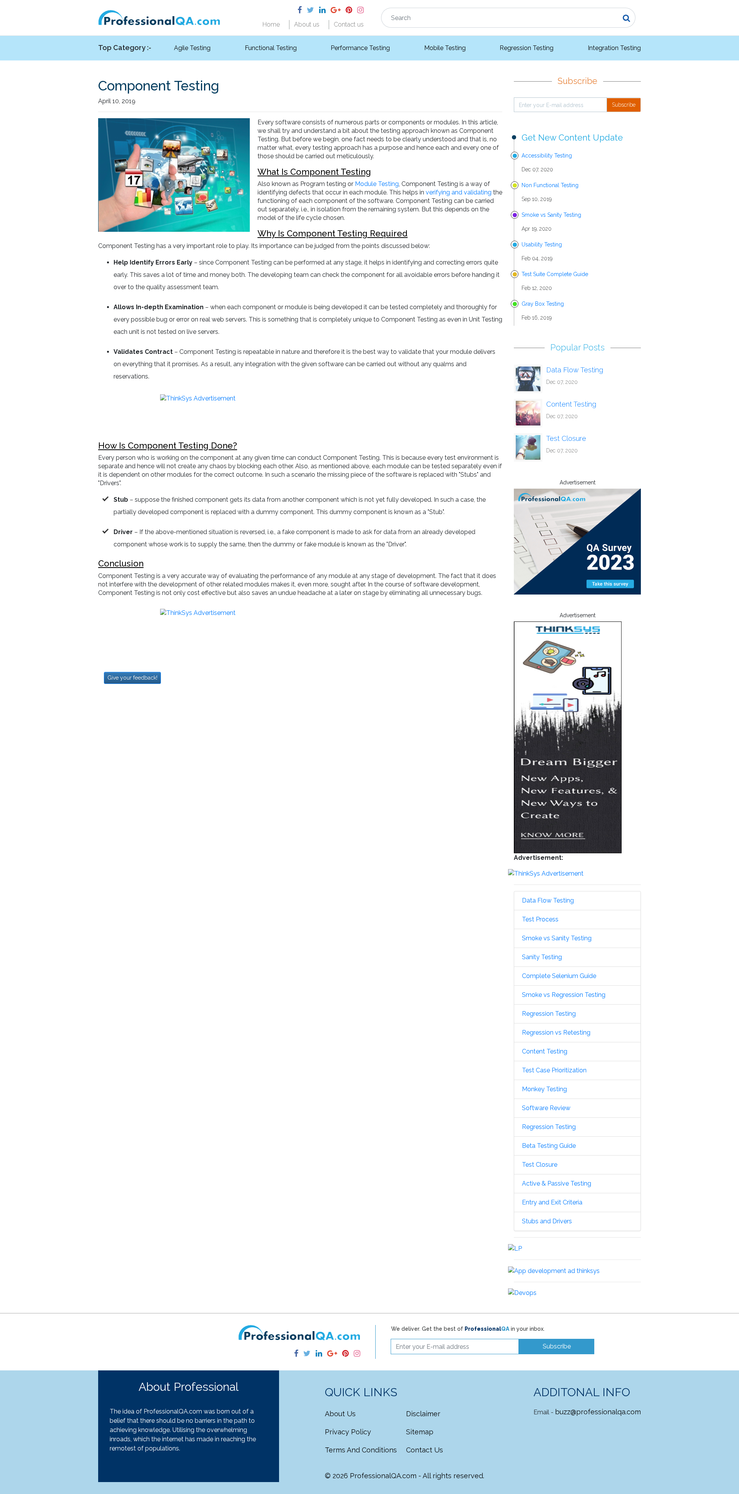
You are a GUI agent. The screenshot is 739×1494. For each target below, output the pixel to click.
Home (271, 24)
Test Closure (566, 438)
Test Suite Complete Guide (555, 274)
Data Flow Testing (574, 370)
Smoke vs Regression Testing (563, 994)
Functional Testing (271, 48)
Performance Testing (360, 48)
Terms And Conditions (361, 1450)
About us (306, 24)
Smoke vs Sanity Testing (551, 215)
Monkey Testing (544, 1089)
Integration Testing (614, 48)
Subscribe (623, 105)
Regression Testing (526, 48)
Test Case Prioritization (554, 1070)
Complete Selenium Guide (559, 976)
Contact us (349, 24)
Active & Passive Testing (556, 1183)
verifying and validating (459, 192)
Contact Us (424, 1450)
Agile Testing (192, 48)
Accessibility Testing (547, 155)
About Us (340, 1414)
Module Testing (377, 184)
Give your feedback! (132, 678)
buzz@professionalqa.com (598, 1412)
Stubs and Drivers (547, 1221)
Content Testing (571, 404)
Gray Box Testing (543, 304)
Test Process (540, 919)
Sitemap (419, 1432)
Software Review (546, 1108)
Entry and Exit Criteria (552, 1202)
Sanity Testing (542, 957)
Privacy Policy (348, 1432)
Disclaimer (423, 1414)
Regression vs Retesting (556, 1032)
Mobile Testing (445, 48)
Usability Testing (542, 244)
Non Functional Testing (550, 185)
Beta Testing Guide (549, 1145)
